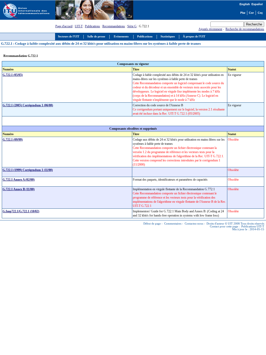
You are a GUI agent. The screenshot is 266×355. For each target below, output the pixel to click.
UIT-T (79, 26)
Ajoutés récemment (210, 29)
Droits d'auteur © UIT (220, 223)
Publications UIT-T (252, 226)
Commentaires (172, 223)
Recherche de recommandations (244, 29)
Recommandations (113, 26)
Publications (92, 26)
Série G (132, 26)
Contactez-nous (194, 223)
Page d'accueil (63, 26)
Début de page (152, 223)
